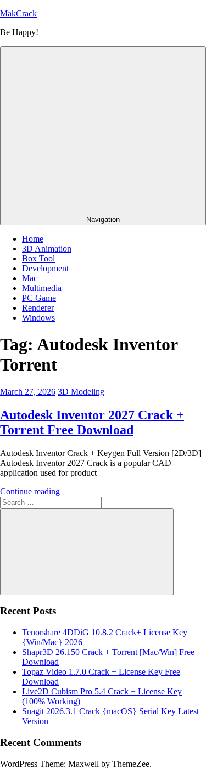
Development (45, 268)
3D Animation (46, 248)
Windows (38, 317)
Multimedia (42, 288)
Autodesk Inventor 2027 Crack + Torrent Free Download (92, 422)
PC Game (39, 298)
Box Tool (38, 258)
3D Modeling (81, 391)
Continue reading (30, 491)
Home (32, 238)
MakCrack (18, 13)
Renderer (38, 307)
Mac (29, 278)
